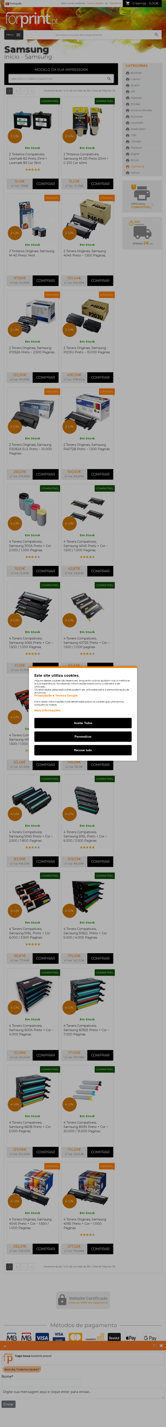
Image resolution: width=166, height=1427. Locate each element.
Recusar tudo (83, 750)
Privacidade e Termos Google (56, 695)
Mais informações (47, 710)
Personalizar (83, 736)
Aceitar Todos (83, 723)
